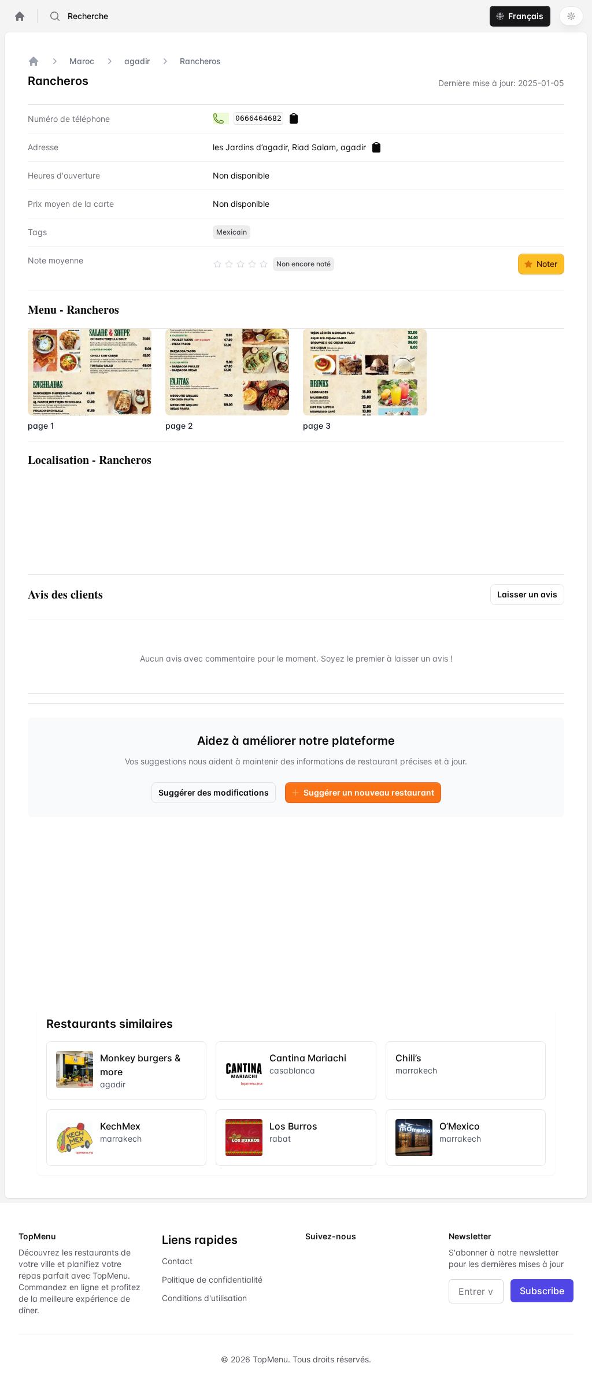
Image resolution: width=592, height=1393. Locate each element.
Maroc (81, 61)
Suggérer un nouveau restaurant (369, 792)
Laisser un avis (527, 594)
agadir (137, 61)
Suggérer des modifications (213, 792)
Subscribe (542, 1291)
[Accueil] (33, 61)
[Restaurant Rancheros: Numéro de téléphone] (221, 118)
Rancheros (200, 61)
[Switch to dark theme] (571, 16)
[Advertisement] (296, 907)
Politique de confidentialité (212, 1279)
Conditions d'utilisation (204, 1298)
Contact (177, 1261)
